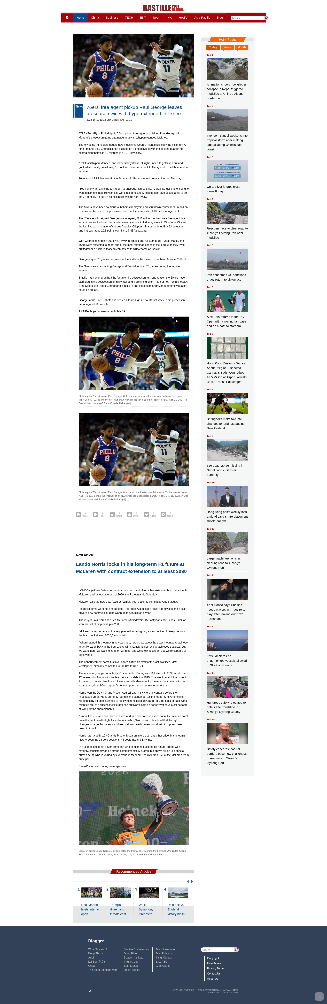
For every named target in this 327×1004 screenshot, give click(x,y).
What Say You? (97, 949)
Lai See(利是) (96, 961)
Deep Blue (130, 953)
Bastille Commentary (136, 949)
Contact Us (214, 973)
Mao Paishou (164, 953)
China (95, 17)
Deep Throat (95, 953)
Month (242, 47)
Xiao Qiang (163, 965)
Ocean (92, 965)
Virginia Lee (131, 961)
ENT (143, 17)
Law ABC (161, 961)
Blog (220, 17)
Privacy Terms (215, 968)
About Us (212, 978)
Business (112, 17)
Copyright (213, 958)
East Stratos (131, 965)
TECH (129, 17)
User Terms (214, 963)
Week (227, 47)
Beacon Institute (133, 957)
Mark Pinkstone (165, 949)
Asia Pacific (202, 17)
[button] (187, 881)
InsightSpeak (164, 957)
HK (169, 17)
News (80, 17)
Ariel (91, 957)
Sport (156, 17)
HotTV (183, 17)
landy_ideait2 (132, 969)
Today (213, 47)
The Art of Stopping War (102, 969)
